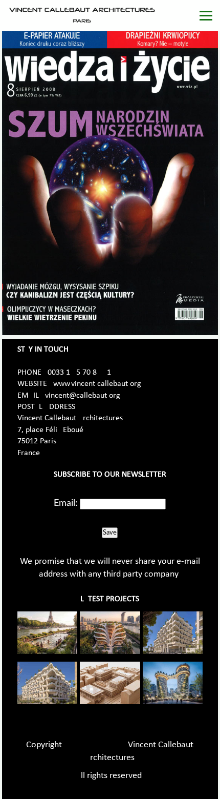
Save (110, 532)
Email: (66, 503)
